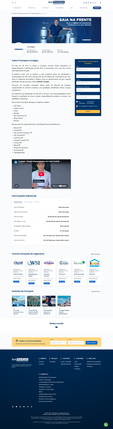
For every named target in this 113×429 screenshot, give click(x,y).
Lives (75, 361)
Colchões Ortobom (46, 275)
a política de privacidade (90, 102)
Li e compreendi (86, 102)
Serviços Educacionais (45, 401)
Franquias (17, 8)
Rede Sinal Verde (79, 274)
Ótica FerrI (62, 274)
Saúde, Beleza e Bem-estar (47, 394)
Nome (77, 66)
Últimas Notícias (66, 364)
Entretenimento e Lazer (46, 384)
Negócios (31, 8)
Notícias (45, 8)
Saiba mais (16, 281)
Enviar (88, 111)
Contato (41, 364)
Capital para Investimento (83, 87)
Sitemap (89, 366)
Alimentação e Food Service (47, 377)
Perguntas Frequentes (94, 364)
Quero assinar (91, 343)
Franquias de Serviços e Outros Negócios (29, 13)
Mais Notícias (95, 291)
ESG (71, 8)
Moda (40, 392)
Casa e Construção (45, 380)
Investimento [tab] (18, 202)
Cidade (78, 94)
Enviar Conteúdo (66, 361)
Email (77, 73)
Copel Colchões (18, 274)
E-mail (69, 339)
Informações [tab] (28, 202)
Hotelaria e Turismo (45, 387)
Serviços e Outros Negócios (47, 399)
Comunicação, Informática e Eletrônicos (51, 382)
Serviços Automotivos (45, 396)
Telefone (78, 80)
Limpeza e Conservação (46, 389)
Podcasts (77, 369)
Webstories (78, 364)
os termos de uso (92, 106)
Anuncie (97, 8)
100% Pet (92, 274)
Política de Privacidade (94, 361)
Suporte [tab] (37, 202)
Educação (84, 8)
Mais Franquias (95, 254)
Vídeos (76, 366)
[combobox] (87, 97)
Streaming (59, 8)
